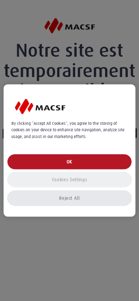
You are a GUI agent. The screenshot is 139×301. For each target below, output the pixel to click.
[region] (70, 151)
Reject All (69, 197)
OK (69, 161)
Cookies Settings (69, 179)
